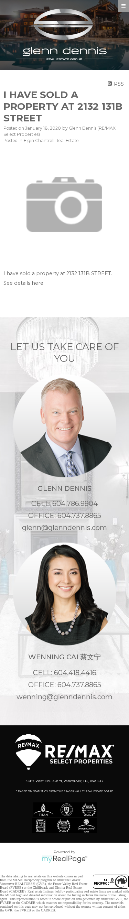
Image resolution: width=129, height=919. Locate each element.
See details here (23, 283)
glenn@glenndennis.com (64, 527)
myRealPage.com (64, 859)
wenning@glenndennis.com (64, 697)
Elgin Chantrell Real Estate (51, 140)
